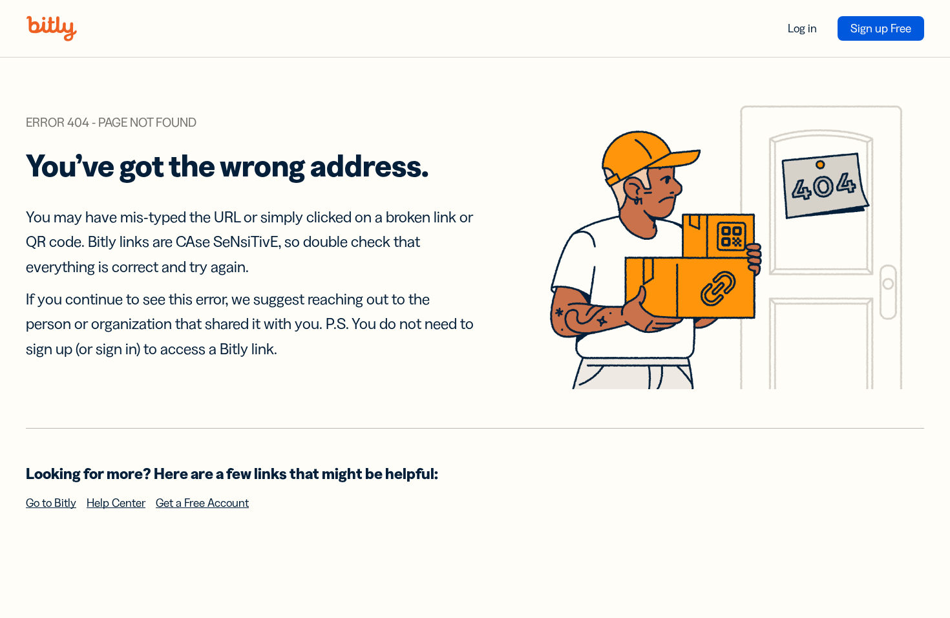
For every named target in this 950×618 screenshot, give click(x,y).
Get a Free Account (202, 503)
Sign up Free (880, 28)
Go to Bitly (51, 503)
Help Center (116, 503)
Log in (802, 28)
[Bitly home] (52, 28)
